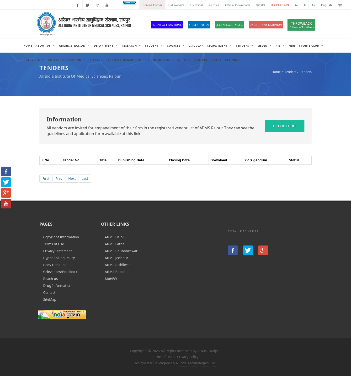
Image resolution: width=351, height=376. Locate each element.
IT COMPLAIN (280, 5)
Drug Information (57, 285)
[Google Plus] (97, 5)
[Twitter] (87, 5)
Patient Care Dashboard (167, 25)
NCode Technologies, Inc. (196, 363)
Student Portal (199, 25)
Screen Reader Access (229, 25)
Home (276, 72)
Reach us (50, 278)
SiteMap (49, 299)
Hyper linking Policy (59, 258)
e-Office (214, 5)
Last (85, 178)
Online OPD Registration (266, 25)
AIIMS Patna (114, 244)
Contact (49, 292)
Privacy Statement (57, 251)
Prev (58, 178)
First (46, 178)
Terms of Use (53, 244)
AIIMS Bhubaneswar (121, 251)
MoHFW (111, 278)
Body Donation (55, 264)
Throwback (301, 25)
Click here (285, 126)
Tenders (290, 72)
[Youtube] (107, 5)
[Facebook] (77, 5)
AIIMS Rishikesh (118, 264)
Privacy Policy (187, 356)
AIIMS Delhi (114, 237)
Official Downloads (237, 5)
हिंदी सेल (260, 5)
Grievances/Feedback (60, 271)
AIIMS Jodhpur (116, 258)
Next (72, 178)
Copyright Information (61, 237)
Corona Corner (152, 5)
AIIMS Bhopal (116, 271)
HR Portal (196, 5)
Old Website (176, 5)
